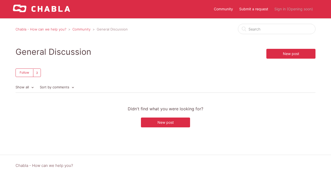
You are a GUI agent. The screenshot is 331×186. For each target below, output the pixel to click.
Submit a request (253, 9)
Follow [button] (24, 72)
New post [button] (291, 53)
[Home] (41, 10)
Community (223, 9)
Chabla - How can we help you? (41, 29)
